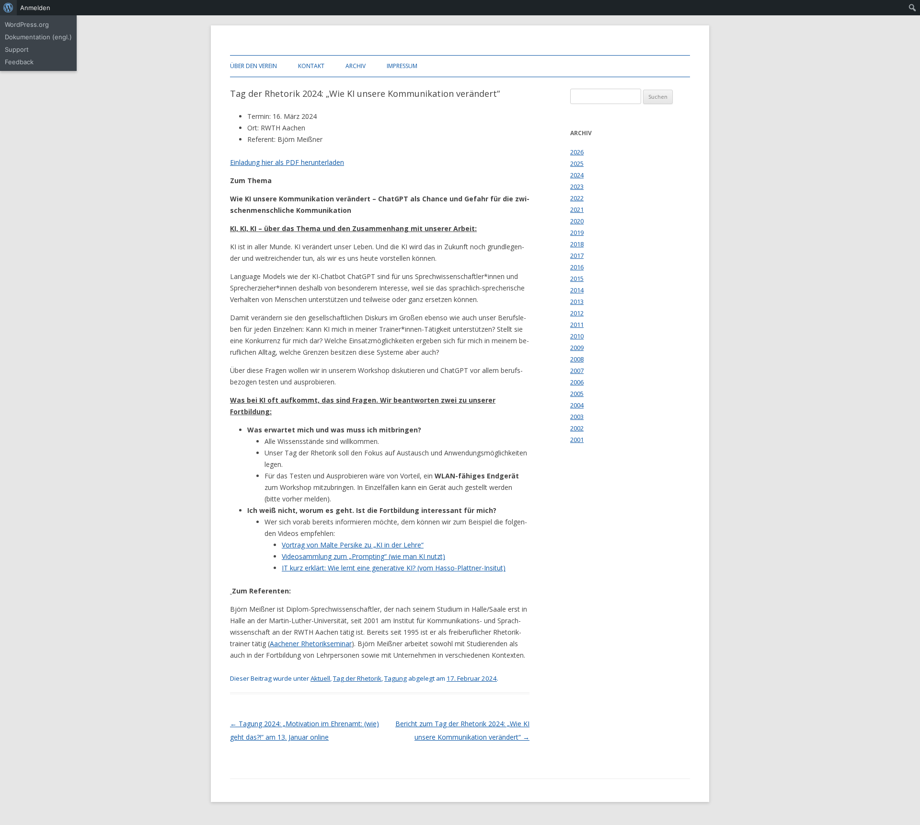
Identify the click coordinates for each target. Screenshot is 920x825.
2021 (577, 209)
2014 (577, 290)
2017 (577, 255)
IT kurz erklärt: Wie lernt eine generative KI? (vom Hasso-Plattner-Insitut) (394, 567)
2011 (577, 324)
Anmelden (35, 8)
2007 (577, 370)
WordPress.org (27, 24)
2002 (577, 428)
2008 (577, 359)
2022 (577, 198)
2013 (577, 301)
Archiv (355, 66)
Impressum (402, 66)
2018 (577, 244)
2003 (577, 416)
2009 (577, 347)
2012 (577, 313)
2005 (577, 393)
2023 (577, 186)
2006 (577, 382)
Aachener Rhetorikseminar (311, 643)
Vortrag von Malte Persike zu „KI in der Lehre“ (353, 544)
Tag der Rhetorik (357, 678)
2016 (577, 267)
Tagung (395, 678)
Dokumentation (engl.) (38, 37)
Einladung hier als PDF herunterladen (287, 162)
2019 (577, 232)
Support (17, 49)
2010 (577, 336)
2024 (577, 175)
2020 (577, 221)
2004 (577, 405)
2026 (577, 152)
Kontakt (311, 66)
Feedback (19, 62)
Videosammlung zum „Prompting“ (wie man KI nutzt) (363, 556)
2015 (577, 278)
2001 (577, 439)
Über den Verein (253, 66)
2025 (577, 163)
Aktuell (320, 678)
